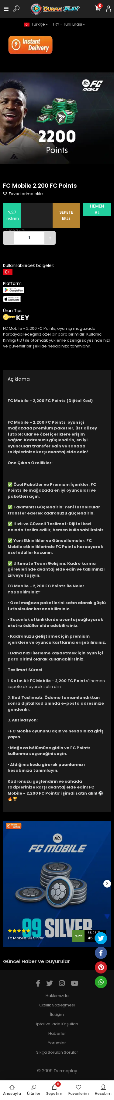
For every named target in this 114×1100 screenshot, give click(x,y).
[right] (107, 883)
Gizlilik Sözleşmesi (57, 1005)
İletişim (57, 1014)
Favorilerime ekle (25, 194)
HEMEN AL (97, 209)
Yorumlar (57, 1043)
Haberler (57, 1033)
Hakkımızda (57, 996)
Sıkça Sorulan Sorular (57, 1052)
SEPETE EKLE (66, 215)
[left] (7, 883)
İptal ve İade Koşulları (57, 1024)
